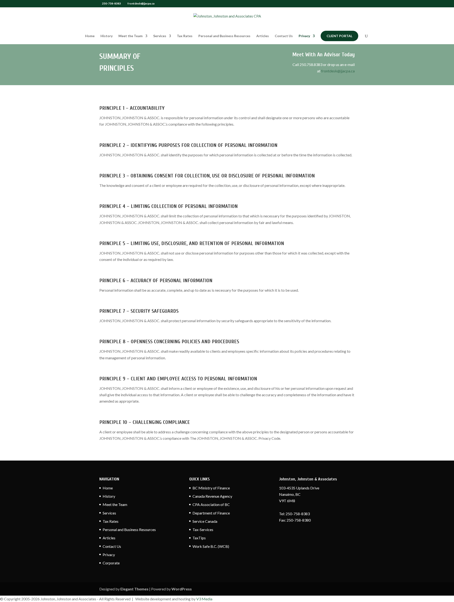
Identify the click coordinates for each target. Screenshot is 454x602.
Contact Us (284, 36)
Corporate (111, 563)
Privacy (304, 36)
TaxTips (199, 538)
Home (90, 36)
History (106, 36)
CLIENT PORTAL (339, 36)
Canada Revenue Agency (212, 496)
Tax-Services (202, 529)
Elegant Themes (134, 589)
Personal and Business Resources (224, 36)
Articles (262, 36)
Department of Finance (211, 513)
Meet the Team (130, 36)
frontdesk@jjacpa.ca (338, 71)
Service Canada (204, 521)
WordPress (181, 589)
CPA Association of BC (211, 504)
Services (159, 36)
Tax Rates (184, 36)
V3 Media (204, 599)
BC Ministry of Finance (211, 488)
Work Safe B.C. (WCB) (210, 546)
